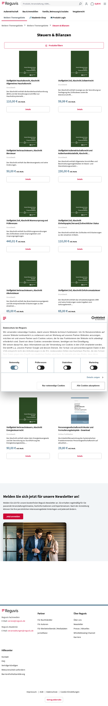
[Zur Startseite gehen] (10, 3)
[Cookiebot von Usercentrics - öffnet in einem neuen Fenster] (93, 318)
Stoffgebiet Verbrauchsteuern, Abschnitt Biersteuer (24, 152)
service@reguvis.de (16, 621)
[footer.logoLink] (10, 610)
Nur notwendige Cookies (53, 386)
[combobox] (48, 3)
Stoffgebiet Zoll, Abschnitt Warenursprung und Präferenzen (27, 222)
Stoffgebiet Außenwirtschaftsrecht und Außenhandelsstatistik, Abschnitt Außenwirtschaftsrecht (75, 152)
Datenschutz (51, 691)
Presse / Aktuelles (81, 628)
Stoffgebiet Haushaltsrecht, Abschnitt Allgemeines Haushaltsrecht (22, 82)
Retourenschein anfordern (13, 669)
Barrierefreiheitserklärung (13, 674)
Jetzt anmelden (13, 516)
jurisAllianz (42, 633)
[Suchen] (80, 3)
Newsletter (78, 624)
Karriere (77, 637)
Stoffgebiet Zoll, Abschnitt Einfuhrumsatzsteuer (79, 290)
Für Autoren (43, 624)
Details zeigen (93, 377)
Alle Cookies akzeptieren (88, 386)
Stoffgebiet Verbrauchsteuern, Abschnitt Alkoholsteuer (24, 291)
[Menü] (104, 3)
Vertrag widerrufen (54, 700)
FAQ (3, 661)
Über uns (78, 620)
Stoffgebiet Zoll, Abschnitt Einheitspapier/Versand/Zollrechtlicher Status (78, 222)
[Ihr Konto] (86, 3)
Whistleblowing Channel (84, 633)
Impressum (32, 691)
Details (28, 109)
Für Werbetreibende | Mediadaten (52, 628)
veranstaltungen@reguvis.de (20, 630)
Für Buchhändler (45, 620)
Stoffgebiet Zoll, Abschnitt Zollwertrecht (76, 80)
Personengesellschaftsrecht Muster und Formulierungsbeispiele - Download (75, 428)
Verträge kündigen (10, 665)
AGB (41, 691)
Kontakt (5, 656)
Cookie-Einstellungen (69, 691)
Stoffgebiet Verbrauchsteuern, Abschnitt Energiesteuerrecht (24, 428)
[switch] (41, 367)
